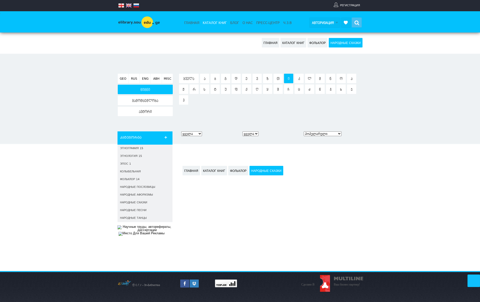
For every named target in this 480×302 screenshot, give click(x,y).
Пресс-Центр (268, 23)
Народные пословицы (137, 187)
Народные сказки (345, 43)
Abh (156, 79)
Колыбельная (130, 172)
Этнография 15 (131, 148)
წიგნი (145, 90)
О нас (247, 23)
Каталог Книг (215, 23)
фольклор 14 (130, 179)
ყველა (188, 79)
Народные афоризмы (136, 195)
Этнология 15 (131, 156)
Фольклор (317, 43)
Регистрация (350, 5)
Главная (191, 23)
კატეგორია (131, 137)
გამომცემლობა (145, 101)
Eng (145, 79)
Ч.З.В (287, 23)
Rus (134, 79)
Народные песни (133, 210)
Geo (123, 79)
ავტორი (145, 112)
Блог (234, 23)
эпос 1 (125, 164)
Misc (167, 79)
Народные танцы (133, 218)
